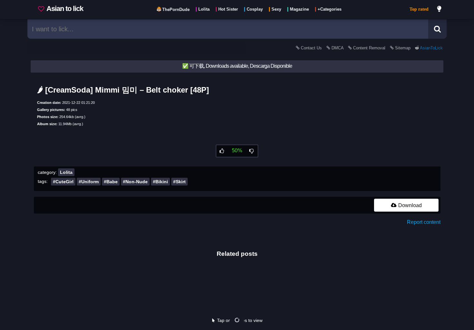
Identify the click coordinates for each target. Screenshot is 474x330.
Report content (423, 222)
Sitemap (403, 47)
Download (409, 205)
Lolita (66, 172)
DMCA (337, 47)
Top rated (419, 9)
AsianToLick (431, 47)
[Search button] (437, 29)
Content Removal (369, 47)
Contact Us (311, 47)
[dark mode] (439, 9)
